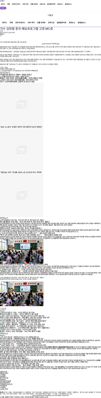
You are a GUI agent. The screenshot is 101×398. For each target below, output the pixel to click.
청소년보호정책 (5, 383)
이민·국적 (25, 4)
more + (2, 311)
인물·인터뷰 (34, 4)
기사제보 (3, 375)
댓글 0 (2, 34)
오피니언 (42, 4)
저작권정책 (3, 386)
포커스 (3, 4)
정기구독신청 (4, 378)
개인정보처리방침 (5, 381)
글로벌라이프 (51, 4)
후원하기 (3, 8)
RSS (6, 389)
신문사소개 (3, 372)
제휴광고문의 (4, 373)
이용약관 (3, 379)
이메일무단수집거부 (6, 384)
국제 (8, 4)
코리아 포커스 (16, 4)
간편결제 (3, 376)
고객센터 (3, 387)
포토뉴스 (60, 4)
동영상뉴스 (68, 4)
